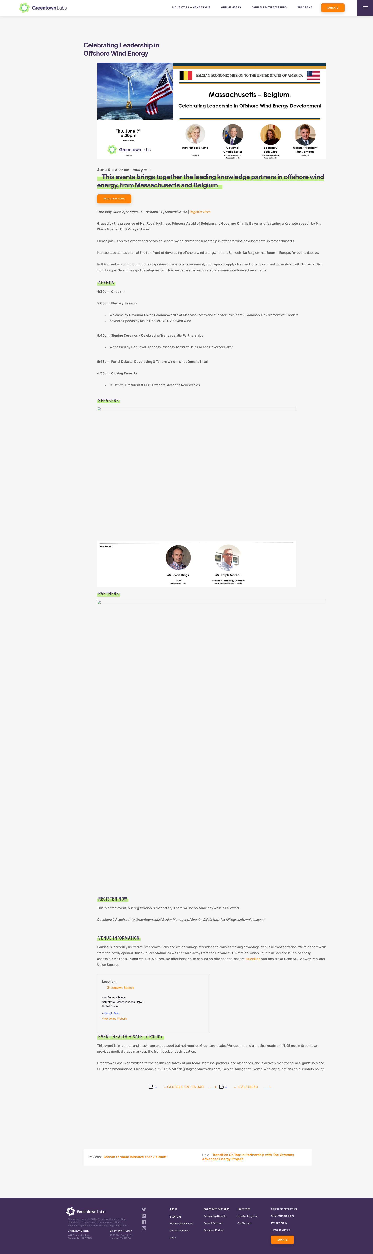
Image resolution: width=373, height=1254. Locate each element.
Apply (173, 1238)
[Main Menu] (365, 8)
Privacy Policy (279, 1223)
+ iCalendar (246, 1086)
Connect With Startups (269, 7)
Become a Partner (214, 1230)
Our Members (231, 7)
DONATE (282, 1240)
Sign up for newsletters (284, 1209)
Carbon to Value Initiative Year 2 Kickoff (135, 1157)
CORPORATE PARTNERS (217, 1209)
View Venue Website (114, 1018)
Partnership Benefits (215, 1216)
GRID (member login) (282, 1216)
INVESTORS (243, 1209)
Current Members (179, 1231)
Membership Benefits (181, 1224)
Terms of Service (280, 1230)
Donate (332, 8)
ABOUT (173, 1209)
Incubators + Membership (191, 7)
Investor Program (247, 1216)
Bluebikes (252, 959)
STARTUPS (175, 1216)
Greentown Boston (120, 987)
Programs (305, 7)
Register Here (114, 199)
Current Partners (213, 1223)
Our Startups (244, 1223)
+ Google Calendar (184, 1086)
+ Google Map (110, 1013)
